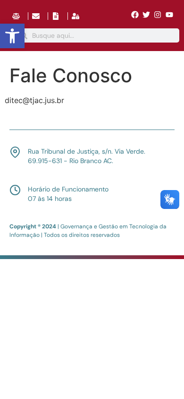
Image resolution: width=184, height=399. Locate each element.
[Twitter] (146, 14)
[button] (12, 36)
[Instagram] (157, 14)
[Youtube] (169, 14)
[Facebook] (134, 14)
